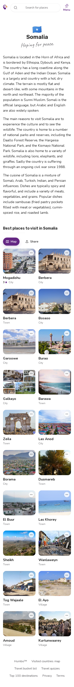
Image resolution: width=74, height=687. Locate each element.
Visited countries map (45, 661)
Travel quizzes (50, 668)
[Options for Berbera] (66, 252)
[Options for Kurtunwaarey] (66, 615)
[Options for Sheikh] (31, 534)
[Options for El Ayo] (66, 575)
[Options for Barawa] (66, 373)
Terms (60, 676)
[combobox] (35, 7)
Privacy (47, 676)
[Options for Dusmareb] (66, 454)
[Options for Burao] (66, 333)
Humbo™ (20, 661)
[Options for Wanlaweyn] (66, 534)
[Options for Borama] (31, 454)
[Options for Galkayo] (31, 373)
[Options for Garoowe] (31, 333)
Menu (66, 10)
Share (34, 241)
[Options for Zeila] (31, 414)
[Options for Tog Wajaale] (31, 575)
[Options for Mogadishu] (31, 252)
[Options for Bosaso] (66, 293)
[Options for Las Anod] (66, 414)
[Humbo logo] (5, 7)
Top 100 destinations (23, 676)
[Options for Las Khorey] (66, 494)
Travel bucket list (25, 668)
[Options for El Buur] (31, 494)
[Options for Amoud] (31, 615)
